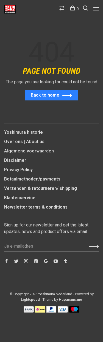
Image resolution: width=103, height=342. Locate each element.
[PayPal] (51, 311)
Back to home (45, 95)
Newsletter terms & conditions (36, 207)
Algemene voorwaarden (29, 151)
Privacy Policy (18, 169)
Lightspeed (30, 299)
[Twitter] (16, 261)
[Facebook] (6, 261)
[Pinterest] (36, 261)
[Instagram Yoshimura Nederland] (26, 261)
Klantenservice (19, 197)
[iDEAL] (40, 311)
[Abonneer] (92, 246)
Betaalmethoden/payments (32, 179)
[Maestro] (74, 311)
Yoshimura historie (23, 132)
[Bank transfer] (29, 311)
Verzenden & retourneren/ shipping (40, 188)
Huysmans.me (70, 299)
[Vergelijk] (62, 9)
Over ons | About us (24, 141)
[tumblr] (65, 261)
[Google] (46, 261)
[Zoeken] (86, 9)
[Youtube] (56, 261)
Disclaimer (15, 160)
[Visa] (63, 311)
